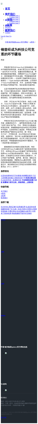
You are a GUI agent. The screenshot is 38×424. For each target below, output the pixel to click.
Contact (7, 33)
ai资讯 (8, 19)
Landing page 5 (14, 23)
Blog (6, 31)
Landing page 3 (14, 19)
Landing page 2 (14, 17)
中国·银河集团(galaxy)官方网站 (16, 42)
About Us (8, 25)
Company (8, 29)
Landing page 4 (14, 21)
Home (7, 14)
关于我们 (10, 14)
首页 (7, 8)
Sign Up (8, 36)
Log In (3, 36)
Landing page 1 (14, 15)
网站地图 (3, 417)
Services (8, 27)
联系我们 (10, 30)
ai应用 (2, 283)
